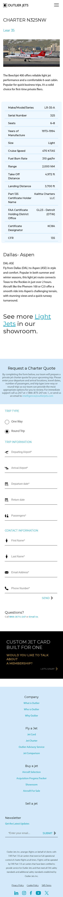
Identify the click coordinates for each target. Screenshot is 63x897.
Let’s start (47, 668)
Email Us (33, 616)
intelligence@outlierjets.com (37, 396)
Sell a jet (31, 803)
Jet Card (31, 734)
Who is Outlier (31, 709)
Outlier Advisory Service (31, 747)
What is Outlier (31, 703)
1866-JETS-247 (17, 616)
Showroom (31, 785)
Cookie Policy (33, 885)
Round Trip (18, 431)
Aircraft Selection (31, 772)
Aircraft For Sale (31, 791)
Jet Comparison (31, 753)
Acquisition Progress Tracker (31, 778)
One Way (17, 421)
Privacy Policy (18, 885)
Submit (47, 833)
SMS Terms (46, 885)
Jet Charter (31, 741)
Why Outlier (31, 716)
